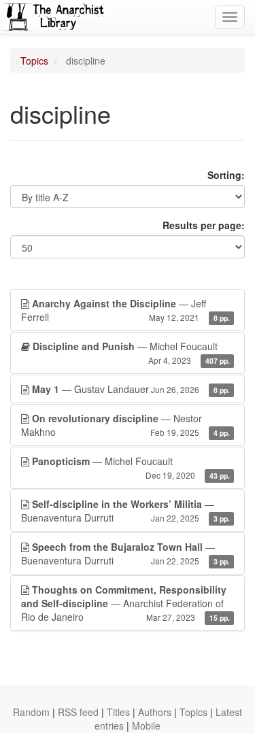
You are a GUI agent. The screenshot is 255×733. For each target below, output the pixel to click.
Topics (34, 60)
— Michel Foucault (131, 352)
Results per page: (204, 225)
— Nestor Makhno (125, 425)
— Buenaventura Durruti (125, 510)
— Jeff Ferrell (125, 310)
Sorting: (226, 175)
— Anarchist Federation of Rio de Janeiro (125, 603)
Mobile (146, 725)
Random (31, 712)
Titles (118, 712)
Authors (154, 712)
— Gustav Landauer (131, 389)
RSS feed (78, 712)
